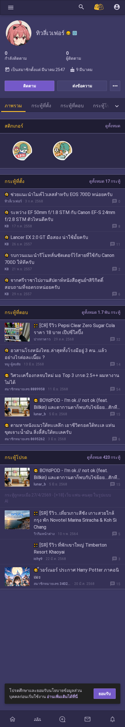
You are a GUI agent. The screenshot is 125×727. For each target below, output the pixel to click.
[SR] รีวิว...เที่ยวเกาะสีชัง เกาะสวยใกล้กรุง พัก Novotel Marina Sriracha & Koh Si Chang (75, 520)
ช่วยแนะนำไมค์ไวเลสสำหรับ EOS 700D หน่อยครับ (61, 194)
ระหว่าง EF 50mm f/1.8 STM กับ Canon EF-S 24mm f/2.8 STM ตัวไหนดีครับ (60, 216)
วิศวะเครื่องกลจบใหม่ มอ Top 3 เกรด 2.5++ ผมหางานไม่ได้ (62, 379)
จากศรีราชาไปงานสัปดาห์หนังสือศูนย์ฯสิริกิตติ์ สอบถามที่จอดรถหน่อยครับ (54, 284)
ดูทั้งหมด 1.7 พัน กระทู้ (101, 312)
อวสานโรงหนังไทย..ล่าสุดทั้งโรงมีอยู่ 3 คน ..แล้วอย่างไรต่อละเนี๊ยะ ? (56, 354)
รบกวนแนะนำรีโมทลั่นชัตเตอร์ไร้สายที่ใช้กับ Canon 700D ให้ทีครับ (59, 259)
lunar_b (40, 414)
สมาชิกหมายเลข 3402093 (52, 584)
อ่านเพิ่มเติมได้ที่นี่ (62, 696)
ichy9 (38, 559)
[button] (10, 7)
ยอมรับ (105, 693)
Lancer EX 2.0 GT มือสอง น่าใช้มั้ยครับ (49, 237)
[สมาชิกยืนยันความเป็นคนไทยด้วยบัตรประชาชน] (68, 33)
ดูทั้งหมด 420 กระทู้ (103, 457)
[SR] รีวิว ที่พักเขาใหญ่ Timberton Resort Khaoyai (70, 548)
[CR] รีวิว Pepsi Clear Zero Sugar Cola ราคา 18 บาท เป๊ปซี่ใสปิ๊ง (74, 329)
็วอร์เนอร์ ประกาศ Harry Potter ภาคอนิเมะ (76, 573)
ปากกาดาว (42, 339)
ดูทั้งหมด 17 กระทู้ (104, 181)
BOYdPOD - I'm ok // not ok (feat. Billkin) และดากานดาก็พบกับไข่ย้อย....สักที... (77, 404)
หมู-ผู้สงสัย (13, 364)
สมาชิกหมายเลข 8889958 (25, 389)
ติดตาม (29, 86)
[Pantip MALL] (99, 7)
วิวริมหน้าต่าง (44, 534)
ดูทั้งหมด (112, 126)
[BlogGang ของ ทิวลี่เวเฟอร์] (74, 33)
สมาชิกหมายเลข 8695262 (25, 439)
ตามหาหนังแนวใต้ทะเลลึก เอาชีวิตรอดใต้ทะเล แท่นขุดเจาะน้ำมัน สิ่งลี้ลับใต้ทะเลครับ (60, 429)
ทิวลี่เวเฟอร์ (13, 201)
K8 (7, 226)
